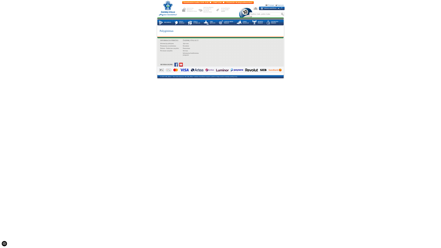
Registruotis (280, 5)
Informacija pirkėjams (167, 43)
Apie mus (186, 43)
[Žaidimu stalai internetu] (169, 8)
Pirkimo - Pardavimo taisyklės (169, 48)
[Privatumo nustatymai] (4, 243)
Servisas (185, 51)
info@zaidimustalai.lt (244, 2)
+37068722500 (217, 2)
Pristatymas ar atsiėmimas (168, 46)
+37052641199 (230, 2)
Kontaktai (186, 46)
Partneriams (186, 48)
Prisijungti (271, 5)
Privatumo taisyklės (166, 51)
